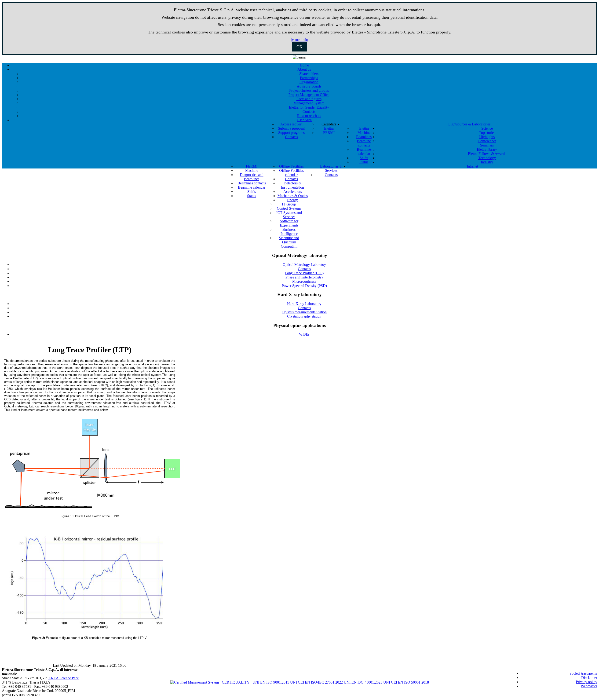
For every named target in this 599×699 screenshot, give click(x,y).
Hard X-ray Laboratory (304, 304)
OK (299, 46)
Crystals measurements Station (304, 312)
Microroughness (304, 281)
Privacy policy (586, 682)
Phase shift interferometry (304, 277)
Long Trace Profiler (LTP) (304, 273)
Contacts (304, 269)
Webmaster (589, 686)
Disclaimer (589, 678)
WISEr (304, 334)
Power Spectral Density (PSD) (304, 286)
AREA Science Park (63, 678)
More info (299, 39)
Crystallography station (304, 316)
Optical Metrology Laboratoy (304, 265)
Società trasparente (583, 673)
